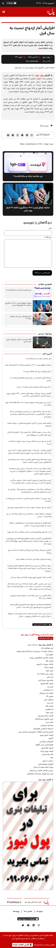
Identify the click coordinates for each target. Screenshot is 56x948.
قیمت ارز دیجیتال (46, 693)
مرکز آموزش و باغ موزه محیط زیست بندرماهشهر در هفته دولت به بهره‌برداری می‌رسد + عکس (30, 524)
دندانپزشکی (48, 690)
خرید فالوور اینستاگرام (44, 719)
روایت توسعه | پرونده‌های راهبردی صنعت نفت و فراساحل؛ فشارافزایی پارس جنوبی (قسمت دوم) (29, 461)
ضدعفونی (49, 709)
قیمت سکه (48, 667)
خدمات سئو (32, 644)
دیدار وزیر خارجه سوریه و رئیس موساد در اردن (34, 387)
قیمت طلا (49, 661)
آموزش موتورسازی (45, 764)
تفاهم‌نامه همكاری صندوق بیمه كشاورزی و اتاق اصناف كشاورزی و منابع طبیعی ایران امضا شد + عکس (30, 606)
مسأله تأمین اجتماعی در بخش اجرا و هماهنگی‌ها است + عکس (30, 379)
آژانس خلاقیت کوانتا (21, 944)
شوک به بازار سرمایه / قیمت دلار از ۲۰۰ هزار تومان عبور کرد (29, 507)
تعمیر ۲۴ (49, 696)
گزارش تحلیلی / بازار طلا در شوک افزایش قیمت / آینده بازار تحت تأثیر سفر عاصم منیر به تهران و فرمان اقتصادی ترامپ (29, 452)
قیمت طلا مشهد (46, 683)
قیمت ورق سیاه (47, 751)
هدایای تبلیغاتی (46, 725)
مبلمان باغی (48, 699)
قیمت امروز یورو (46, 735)
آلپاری (51, 738)
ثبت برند (50, 703)
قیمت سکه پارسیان (45, 715)
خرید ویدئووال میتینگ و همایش (40, 773)
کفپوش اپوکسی (46, 741)
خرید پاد (50, 686)
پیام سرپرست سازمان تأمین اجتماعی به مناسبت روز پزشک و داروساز (28, 500)
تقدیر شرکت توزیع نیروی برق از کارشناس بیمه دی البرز (31, 577)
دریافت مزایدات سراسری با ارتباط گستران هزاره (34, 651)
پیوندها (16, 911)
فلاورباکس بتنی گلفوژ (44, 744)
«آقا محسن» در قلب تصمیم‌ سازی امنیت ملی (19, 340)
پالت (51, 757)
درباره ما (39, 911)
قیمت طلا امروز (47, 748)
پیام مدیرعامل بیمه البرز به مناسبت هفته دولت (33, 559)
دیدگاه (48, 237)
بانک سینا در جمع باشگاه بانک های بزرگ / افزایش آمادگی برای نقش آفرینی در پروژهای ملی (29, 433)
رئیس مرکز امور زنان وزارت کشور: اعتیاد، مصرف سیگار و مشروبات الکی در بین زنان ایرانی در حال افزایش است (30, 481)
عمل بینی (49, 722)
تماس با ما (28, 911)
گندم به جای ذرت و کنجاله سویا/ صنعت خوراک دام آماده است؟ (30, 442)
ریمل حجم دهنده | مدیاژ (43, 767)
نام (50, 228)
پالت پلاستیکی (47, 754)
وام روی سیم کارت (45, 680)
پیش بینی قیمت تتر (45, 673)
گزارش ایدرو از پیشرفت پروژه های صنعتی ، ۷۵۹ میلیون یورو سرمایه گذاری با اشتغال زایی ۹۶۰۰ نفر (29, 395)
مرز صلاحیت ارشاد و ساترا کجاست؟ (18, 290)
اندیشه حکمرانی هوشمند (43, 728)
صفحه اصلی (50, 67)
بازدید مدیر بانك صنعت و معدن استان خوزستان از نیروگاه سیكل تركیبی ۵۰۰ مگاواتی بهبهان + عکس (29, 615)
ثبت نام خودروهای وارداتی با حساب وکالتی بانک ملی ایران (29, 532)
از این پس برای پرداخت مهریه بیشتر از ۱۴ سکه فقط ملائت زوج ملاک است (28, 404)
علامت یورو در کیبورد (44, 664)
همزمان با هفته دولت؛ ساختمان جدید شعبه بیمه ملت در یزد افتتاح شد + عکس (28, 515)
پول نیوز (39, 75)
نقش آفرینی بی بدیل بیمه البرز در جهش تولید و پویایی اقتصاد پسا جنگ (30, 597)
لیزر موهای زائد (47, 648)
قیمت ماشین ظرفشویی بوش (41, 657)
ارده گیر (50, 677)
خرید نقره (49, 670)
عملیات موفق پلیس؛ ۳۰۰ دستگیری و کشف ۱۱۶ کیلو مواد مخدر (18, 304)
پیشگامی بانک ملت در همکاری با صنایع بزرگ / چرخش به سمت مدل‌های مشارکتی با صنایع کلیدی (29, 490)
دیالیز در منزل (47, 760)
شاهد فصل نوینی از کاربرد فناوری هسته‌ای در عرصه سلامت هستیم (29, 424)
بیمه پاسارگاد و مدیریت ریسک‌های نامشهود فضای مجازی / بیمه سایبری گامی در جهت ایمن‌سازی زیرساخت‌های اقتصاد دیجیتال (29, 568)
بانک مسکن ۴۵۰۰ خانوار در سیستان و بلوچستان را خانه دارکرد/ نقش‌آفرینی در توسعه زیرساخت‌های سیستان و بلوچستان (30, 414)
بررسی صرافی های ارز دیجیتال (41, 770)
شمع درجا (49, 654)
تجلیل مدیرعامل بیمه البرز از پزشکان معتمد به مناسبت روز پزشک (29, 551)
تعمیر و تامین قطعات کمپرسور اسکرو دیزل (35, 731)
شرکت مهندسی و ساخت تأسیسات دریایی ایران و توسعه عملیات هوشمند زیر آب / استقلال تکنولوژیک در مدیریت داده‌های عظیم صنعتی (30, 471)
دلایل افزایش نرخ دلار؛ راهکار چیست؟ (20, 317)
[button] (3, 3)
